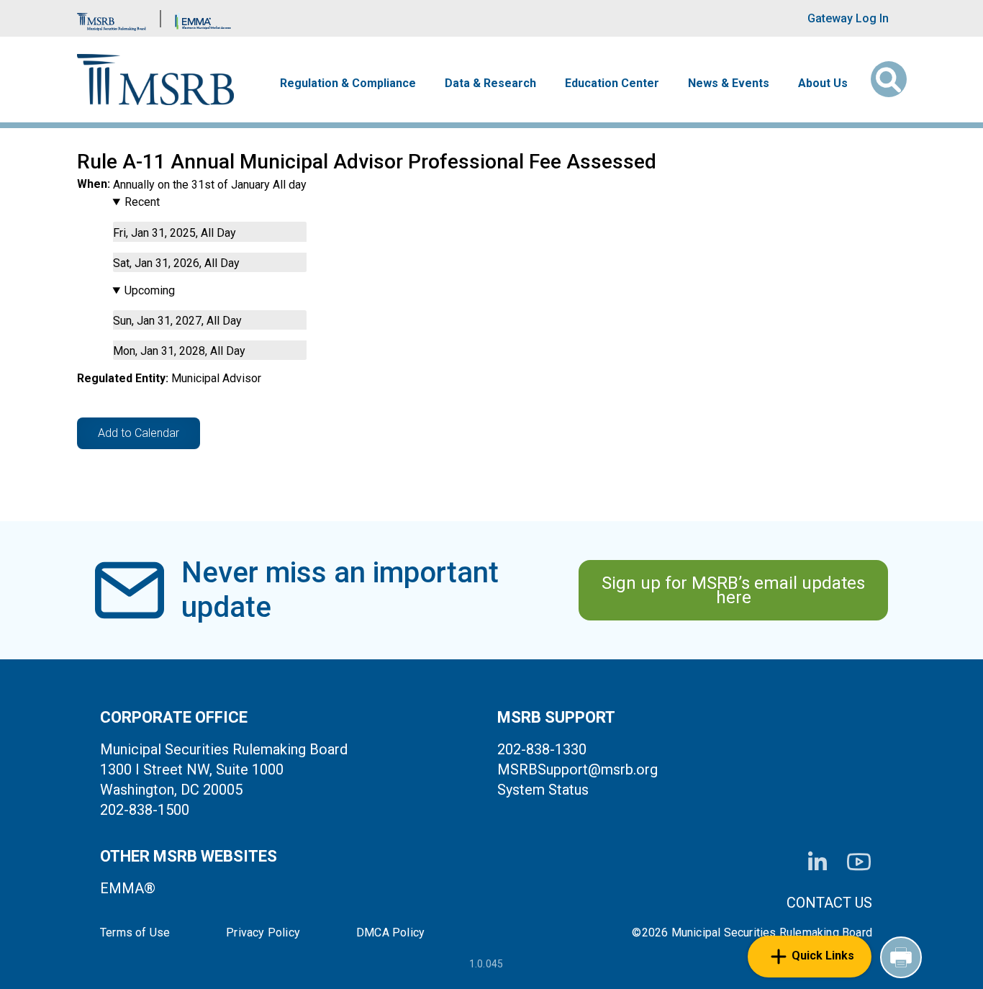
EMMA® (127, 888)
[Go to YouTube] (859, 862)
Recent (142, 202)
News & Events (728, 83)
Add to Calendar (138, 433)
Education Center (612, 83)
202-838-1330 (541, 749)
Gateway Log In (848, 18)
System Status (543, 789)
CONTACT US (829, 902)
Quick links (823, 955)
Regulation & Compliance (348, 83)
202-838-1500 (144, 809)
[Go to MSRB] (111, 18)
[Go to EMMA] (203, 18)
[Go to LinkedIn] (817, 862)
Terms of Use (135, 933)
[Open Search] (889, 79)
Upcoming (149, 290)
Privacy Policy (263, 933)
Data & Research (490, 83)
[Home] (156, 79)
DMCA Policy (390, 933)
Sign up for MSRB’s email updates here (733, 590)
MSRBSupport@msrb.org (577, 769)
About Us (823, 83)
